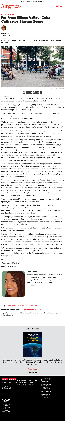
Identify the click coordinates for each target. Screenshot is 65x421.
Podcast (6, 386)
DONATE (59, 6)
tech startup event (28, 116)
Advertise (18, 382)
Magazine (24, 380)
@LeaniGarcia (32, 285)
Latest (24, 384)
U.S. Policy (24, 386)
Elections (24, 382)
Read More (32, 369)
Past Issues (32, 373)
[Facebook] (24, 92)
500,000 (49, 142)
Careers (18, 386)
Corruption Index (32, 380)
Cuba (9, 306)
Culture (31, 386)
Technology (31, 306)
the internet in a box (30, 210)
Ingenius (32, 160)
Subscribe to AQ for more (30, 309)
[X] (27, 92)
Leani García (8, 34)
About (18, 380)
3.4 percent (16, 166)
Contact (18, 384)
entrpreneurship (19, 306)
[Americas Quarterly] (11, 6)
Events (31, 382)
